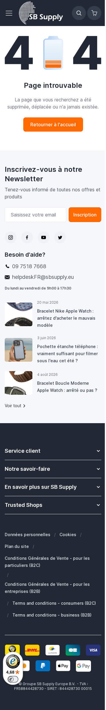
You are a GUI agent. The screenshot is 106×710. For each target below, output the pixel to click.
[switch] (13, 679)
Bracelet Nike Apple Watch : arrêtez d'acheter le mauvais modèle (66, 318)
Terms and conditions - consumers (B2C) (54, 603)
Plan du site (17, 546)
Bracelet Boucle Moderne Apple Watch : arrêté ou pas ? (67, 387)
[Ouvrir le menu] (10, 13)
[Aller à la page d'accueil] (41, 13)
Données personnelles (27, 534)
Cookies (67, 534)
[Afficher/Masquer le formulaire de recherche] (79, 13)
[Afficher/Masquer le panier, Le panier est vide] (94, 13)
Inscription (85, 215)
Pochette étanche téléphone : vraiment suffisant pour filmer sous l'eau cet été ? (67, 353)
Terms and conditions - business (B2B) (52, 614)
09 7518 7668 (29, 266)
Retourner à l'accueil (53, 124)
